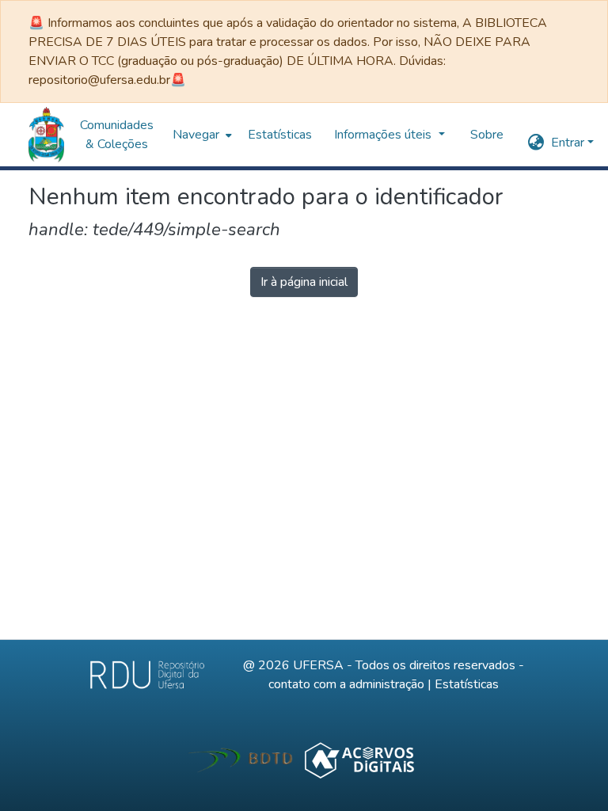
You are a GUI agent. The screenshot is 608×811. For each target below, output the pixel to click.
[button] (46, 134)
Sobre (236, 134)
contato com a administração (346, 684)
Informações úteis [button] (133, 134)
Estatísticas (467, 684)
